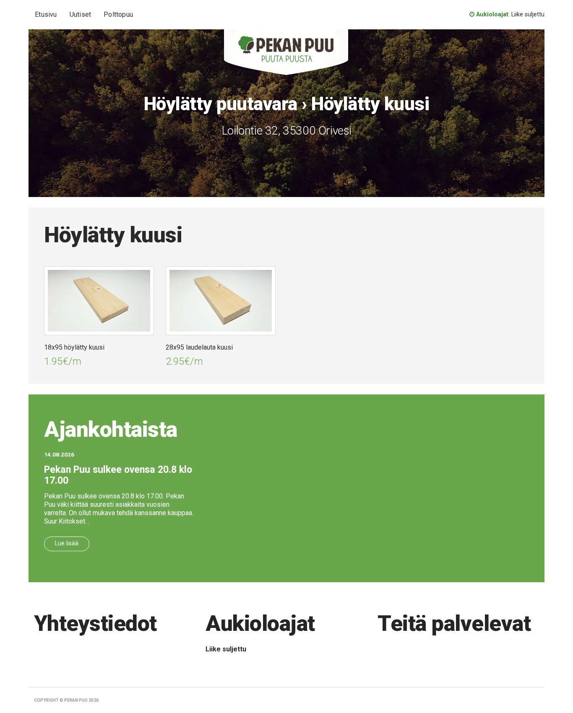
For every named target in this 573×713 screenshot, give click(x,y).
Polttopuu (118, 14)
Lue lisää (66, 543)
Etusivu (46, 14)
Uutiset (80, 14)
